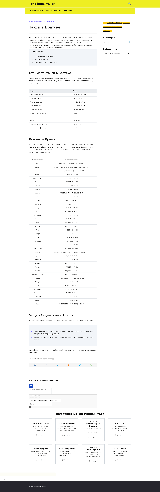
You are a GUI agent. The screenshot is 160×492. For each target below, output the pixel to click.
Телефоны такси (42, 4)
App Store (79, 331)
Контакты (68, 10)
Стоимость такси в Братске (45, 56)
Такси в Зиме (120, 424)
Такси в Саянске (119, 448)
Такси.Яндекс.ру (70, 337)
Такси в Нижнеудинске (93, 448)
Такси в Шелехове (40, 424)
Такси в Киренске (67, 448)
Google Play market (51, 334)
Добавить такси (36, 10)
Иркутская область (47, 21)
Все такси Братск (41, 59)
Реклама (57, 10)
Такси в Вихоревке (66, 424)
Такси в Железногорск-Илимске (93, 423)
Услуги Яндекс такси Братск (46, 62)
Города (49, 10)
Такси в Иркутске (40, 448)
